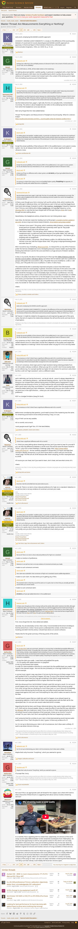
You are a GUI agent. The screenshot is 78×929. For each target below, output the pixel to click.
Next (38, 30)
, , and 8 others (28, 294)
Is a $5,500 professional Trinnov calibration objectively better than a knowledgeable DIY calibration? (27, 883)
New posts (4, 10)
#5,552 (74, 435)
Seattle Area (10, 503)
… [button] (10, 30)
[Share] (70, 34)
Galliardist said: (21, 746)
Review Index (28, 7)
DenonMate (69, 883)
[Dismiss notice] (75, 15)
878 (34, 30)
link (62, 210)
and (24, 153)
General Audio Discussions (27, 886)
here (18, 17)
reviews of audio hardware (35, 15)
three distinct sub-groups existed (60, 222)
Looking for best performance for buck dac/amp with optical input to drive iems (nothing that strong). (27, 905)
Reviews (18, 7)
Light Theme (6, 922)
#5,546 (74, 189)
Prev (4, 30)
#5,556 (74, 599)
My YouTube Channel (20, 500)
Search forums (12, 10)
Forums (38, 7)
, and (26, 758)
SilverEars (9, 908)
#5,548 (74, 329)
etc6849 (9, 886)
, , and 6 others (28, 430)
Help (72, 922)
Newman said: (21, 88)
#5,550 (74, 375)
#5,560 (74, 789)
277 (17, 30)
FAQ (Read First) (7, 7)
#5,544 (74, 129)
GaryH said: (20, 133)
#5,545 (74, 158)
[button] (53, 7)
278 (21, 30)
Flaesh (70, 891)
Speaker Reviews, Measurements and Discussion (34, 878)
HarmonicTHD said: (22, 192)
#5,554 (74, 508)
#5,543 (74, 84)
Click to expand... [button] (46, 618)
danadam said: (21, 767)
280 (28, 30)
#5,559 (74, 763)
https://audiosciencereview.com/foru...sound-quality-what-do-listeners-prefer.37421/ (43, 119)
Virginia (11, 347)
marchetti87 (10, 892)
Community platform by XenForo (29, 926)
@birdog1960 (19, 210)
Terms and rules (56, 922)
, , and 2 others (31, 543)
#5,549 (74, 351)
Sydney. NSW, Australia (9, 662)
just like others (23, 648)
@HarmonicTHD (43, 247)
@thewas (20, 710)
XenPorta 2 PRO (32, 927)
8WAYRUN (47, 927)
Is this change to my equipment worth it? (22, 890)
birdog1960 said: (21, 355)
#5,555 (74, 548)
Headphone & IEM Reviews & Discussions (32, 900)
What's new (47, 7)
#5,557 (74, 642)
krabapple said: (21, 61)
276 (14, 30)
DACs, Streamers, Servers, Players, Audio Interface (34, 908)
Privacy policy (66, 922)
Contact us (47, 922)
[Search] (75, 7)
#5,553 (74, 477)
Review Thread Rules (20, 497)
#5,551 (74, 400)
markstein (9, 878)
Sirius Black (10, 900)
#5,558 (74, 742)
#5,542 (74, 57)
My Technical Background (22, 498)
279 (25, 30)
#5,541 (74, 34)
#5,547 (74, 299)
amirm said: (20, 552)
